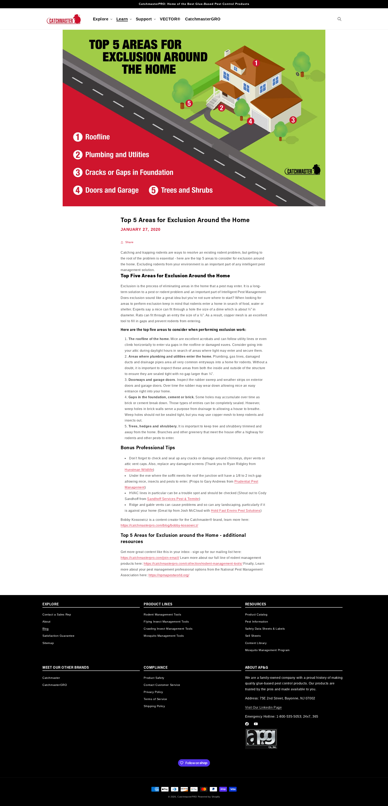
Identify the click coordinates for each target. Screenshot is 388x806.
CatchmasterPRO (187, 796)
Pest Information (256, 621)
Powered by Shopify (209, 796)
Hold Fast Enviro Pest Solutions (235, 510)
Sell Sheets (253, 635)
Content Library (256, 642)
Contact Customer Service (162, 684)
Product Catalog (256, 614)
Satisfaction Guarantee (58, 635)
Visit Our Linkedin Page (263, 707)
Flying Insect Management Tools (166, 621)
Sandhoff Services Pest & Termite (173, 499)
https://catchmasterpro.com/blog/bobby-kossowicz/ (159, 525)
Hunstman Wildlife (139, 469)
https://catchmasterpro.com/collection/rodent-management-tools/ (193, 563)
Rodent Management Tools (162, 614)
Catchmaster (51, 677)
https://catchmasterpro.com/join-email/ (150, 557)
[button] (102, 19)
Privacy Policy (153, 692)
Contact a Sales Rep (56, 614)
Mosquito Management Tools (164, 635)
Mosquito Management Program (267, 649)
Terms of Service (155, 699)
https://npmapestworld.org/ (169, 575)
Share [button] (129, 242)
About (46, 621)
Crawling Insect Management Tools (168, 628)
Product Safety (154, 677)
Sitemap (48, 642)
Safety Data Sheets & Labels (265, 628)
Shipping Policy (154, 706)
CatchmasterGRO (54, 684)
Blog (45, 628)
